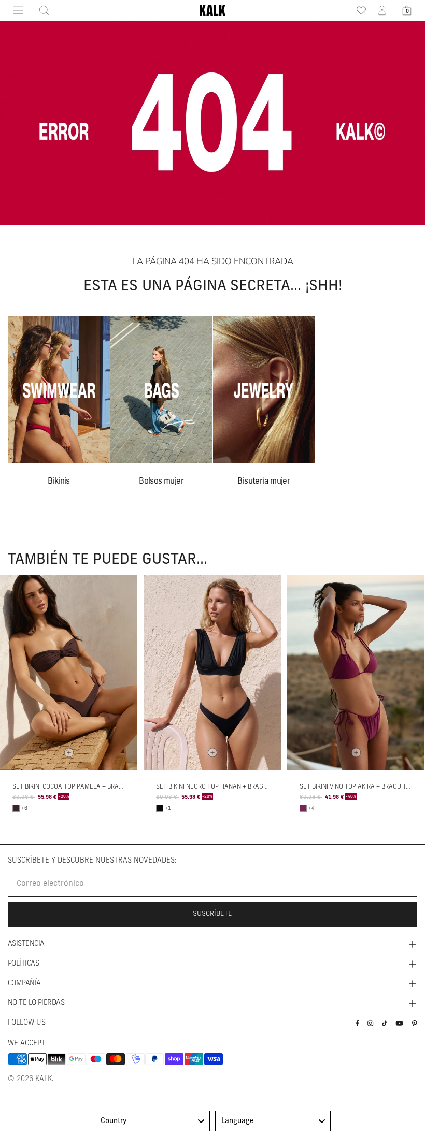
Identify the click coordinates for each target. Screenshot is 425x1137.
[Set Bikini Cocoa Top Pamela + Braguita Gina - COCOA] (16, 808)
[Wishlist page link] (357, 10)
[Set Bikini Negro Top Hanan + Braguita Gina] (212, 672)
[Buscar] (41, 10)
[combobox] (152, 1121)
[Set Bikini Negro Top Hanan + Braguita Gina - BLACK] (159, 808)
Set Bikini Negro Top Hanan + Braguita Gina (224, 787)
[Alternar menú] (18, 10)
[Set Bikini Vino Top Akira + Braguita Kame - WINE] (303, 808)
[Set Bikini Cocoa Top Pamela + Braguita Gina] (68, 672)
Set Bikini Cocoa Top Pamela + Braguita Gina (81, 787)
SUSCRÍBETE (212, 914)
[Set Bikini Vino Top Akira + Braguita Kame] (355, 672)
